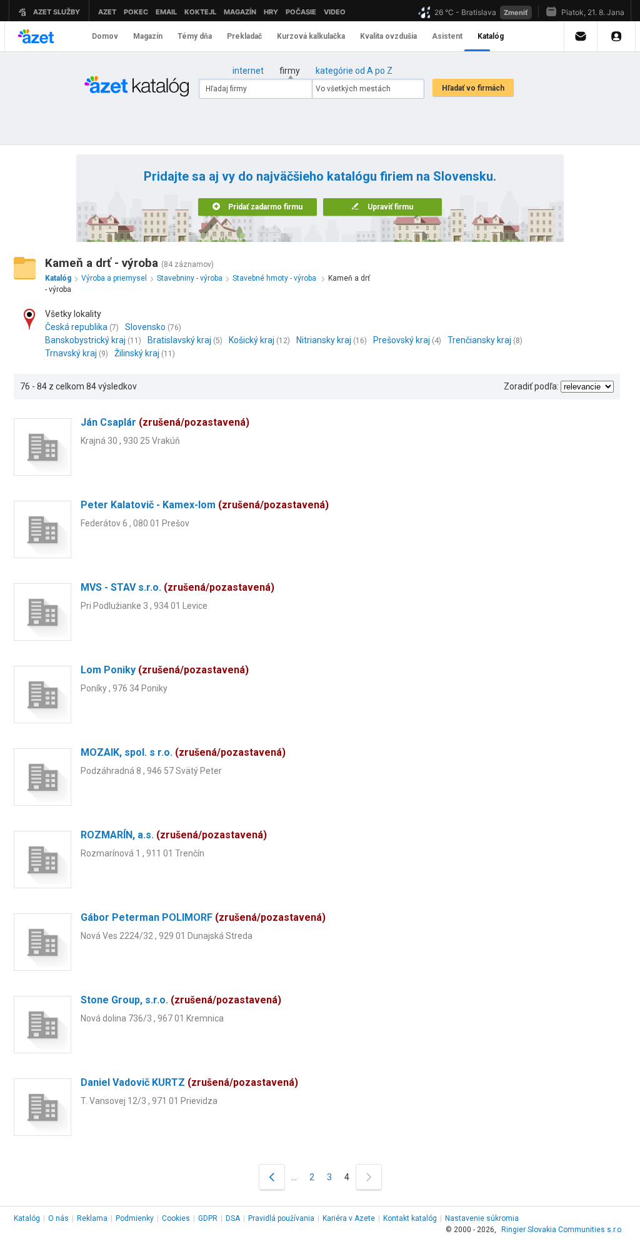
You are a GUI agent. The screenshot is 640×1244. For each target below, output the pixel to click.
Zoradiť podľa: (531, 386)
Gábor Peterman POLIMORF (203, 917)
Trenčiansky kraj (479, 340)
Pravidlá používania (281, 1218)
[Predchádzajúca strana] (272, 1177)
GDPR (208, 1218)
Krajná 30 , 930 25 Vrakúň (130, 441)
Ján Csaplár (165, 422)
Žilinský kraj (136, 353)
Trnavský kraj (71, 353)
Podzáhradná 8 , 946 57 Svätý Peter (151, 771)
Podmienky (135, 1218)
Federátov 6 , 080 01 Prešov (135, 523)
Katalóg (27, 1218)
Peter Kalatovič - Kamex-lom (205, 505)
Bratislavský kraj (179, 340)
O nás (58, 1218)
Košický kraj (251, 340)
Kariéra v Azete (348, 1218)
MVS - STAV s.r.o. (177, 587)
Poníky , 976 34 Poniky (124, 688)
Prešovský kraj (401, 340)
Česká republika (76, 327)
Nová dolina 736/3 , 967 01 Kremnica (152, 1018)
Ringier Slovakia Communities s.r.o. (562, 1229)
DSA (233, 1218)
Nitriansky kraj (323, 340)
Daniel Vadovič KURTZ (189, 1082)
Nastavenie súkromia (482, 1218)
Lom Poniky (165, 670)
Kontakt (410, 1218)
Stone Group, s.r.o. (181, 1000)
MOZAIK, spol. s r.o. (183, 752)
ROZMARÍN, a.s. (174, 835)
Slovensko (145, 327)
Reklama (92, 1218)
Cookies (176, 1218)
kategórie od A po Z (354, 71)
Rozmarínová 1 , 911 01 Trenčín (142, 853)
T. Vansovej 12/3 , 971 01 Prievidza (149, 1101)
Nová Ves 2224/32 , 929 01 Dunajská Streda (166, 936)
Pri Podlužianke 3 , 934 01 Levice (144, 606)
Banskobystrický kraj (85, 340)
